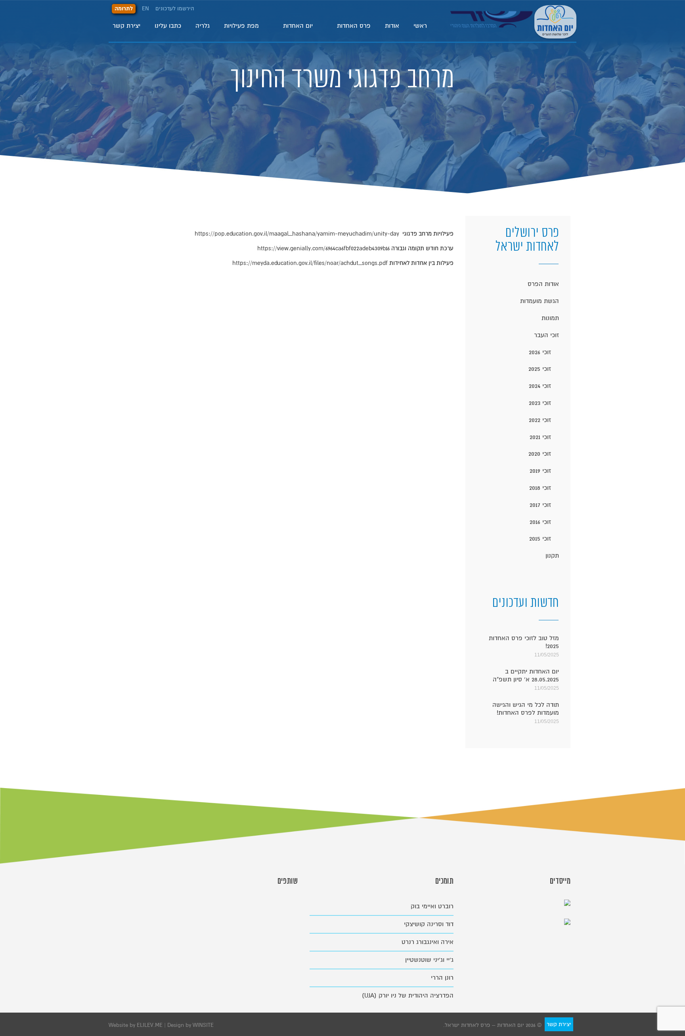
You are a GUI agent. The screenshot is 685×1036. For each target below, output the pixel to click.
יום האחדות (298, 26)
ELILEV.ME (150, 1025)
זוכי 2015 (540, 539)
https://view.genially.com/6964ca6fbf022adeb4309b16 (323, 248)
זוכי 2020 (539, 454)
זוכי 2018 (540, 488)
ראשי (420, 26)
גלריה (202, 26)
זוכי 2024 (540, 386)
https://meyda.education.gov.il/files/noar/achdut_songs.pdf (310, 263)
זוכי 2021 (540, 437)
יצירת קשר (126, 26)
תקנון (552, 556)
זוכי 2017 (540, 505)
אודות (392, 26)
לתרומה (124, 8)
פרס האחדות (354, 26)
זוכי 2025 (539, 369)
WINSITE (203, 1025)
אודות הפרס (543, 284)
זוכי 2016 (540, 522)
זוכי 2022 (540, 420)
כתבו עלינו (168, 26)
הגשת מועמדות (539, 301)
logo (492, 25)
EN (145, 8)
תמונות (550, 318)
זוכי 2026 (540, 352)
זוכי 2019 (540, 471)
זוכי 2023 (540, 403)
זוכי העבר (546, 335)
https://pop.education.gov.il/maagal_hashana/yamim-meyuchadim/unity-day (297, 233)
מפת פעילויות (241, 26)
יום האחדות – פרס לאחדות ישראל (555, 20)
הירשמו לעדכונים (174, 8)
